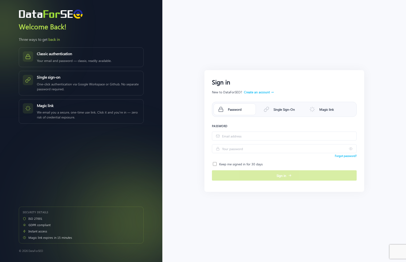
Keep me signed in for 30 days (241, 164)
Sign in (281, 175)
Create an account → (259, 92)
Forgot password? (346, 156)
